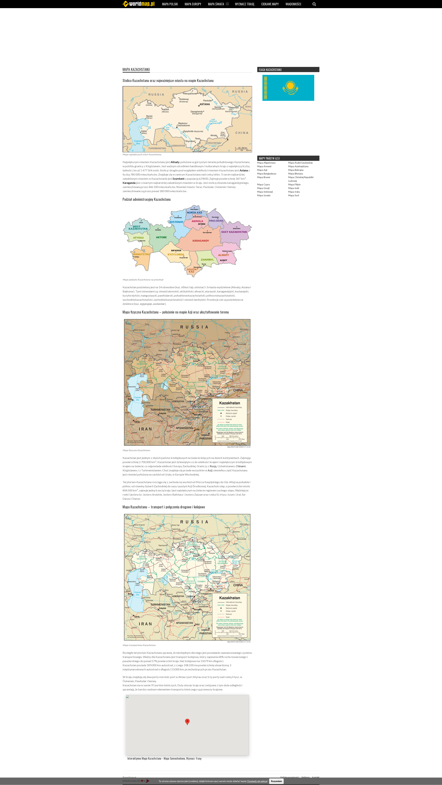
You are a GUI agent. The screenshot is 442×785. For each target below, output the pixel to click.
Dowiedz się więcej (257, 781)
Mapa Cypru (263, 184)
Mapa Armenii (264, 166)
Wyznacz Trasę (193, 758)
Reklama (306, 777)
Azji (210, 470)
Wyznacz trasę (244, 4)
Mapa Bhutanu (295, 173)
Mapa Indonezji (265, 191)
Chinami (241, 466)
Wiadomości (293, 4)
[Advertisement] (221, 39)
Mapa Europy (193, 4)
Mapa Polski (170, 4)
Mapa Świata (216, 4)
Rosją (213, 466)
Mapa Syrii (293, 195)
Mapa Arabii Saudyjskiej (300, 162)
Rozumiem (276, 781)
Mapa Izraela (263, 195)
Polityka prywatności (289, 777)
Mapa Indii (293, 188)
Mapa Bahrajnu (296, 170)
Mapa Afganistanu (266, 162)
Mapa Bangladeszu (266, 173)
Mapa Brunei (263, 177)
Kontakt (315, 777)
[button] (187, 722)
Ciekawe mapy (270, 4)
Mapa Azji (262, 170)
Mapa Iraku (294, 191)
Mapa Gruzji (263, 188)
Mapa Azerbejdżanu (298, 166)
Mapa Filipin (294, 184)
